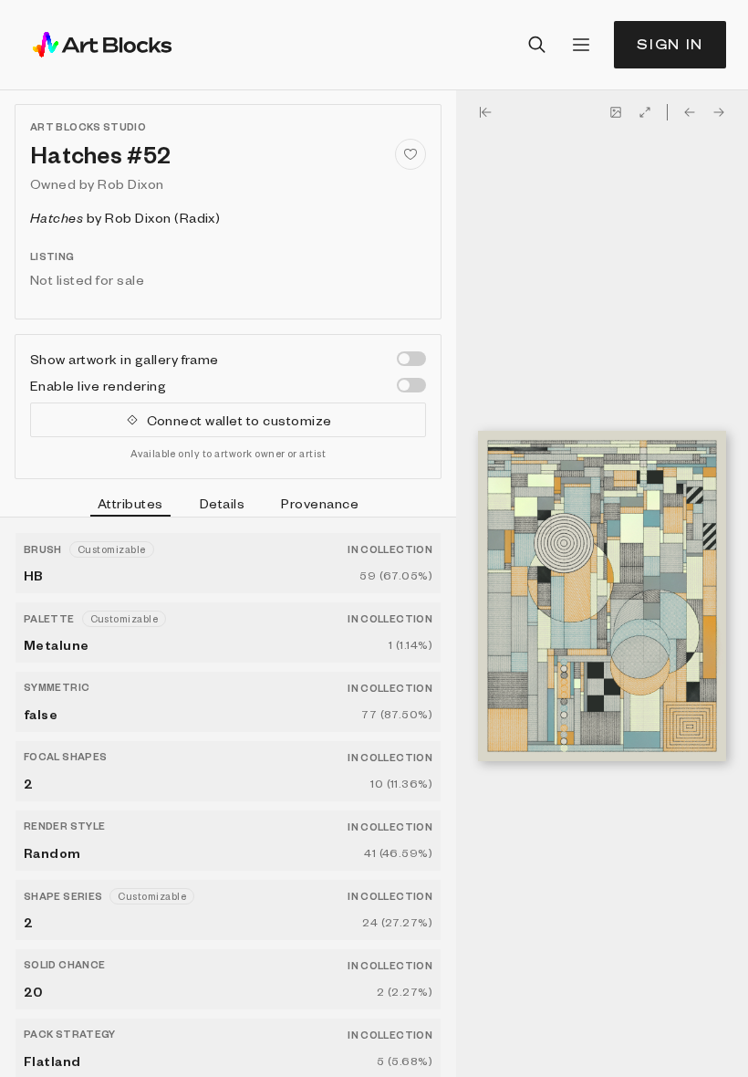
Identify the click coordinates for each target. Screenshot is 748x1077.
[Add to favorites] (410, 154)
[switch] (411, 358)
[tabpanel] (228, 797)
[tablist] (228, 506)
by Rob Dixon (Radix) (125, 217)
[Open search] (537, 45)
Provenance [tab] (319, 503)
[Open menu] (581, 45)
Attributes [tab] (130, 503)
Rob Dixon (130, 183)
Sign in (670, 44)
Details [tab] (222, 503)
